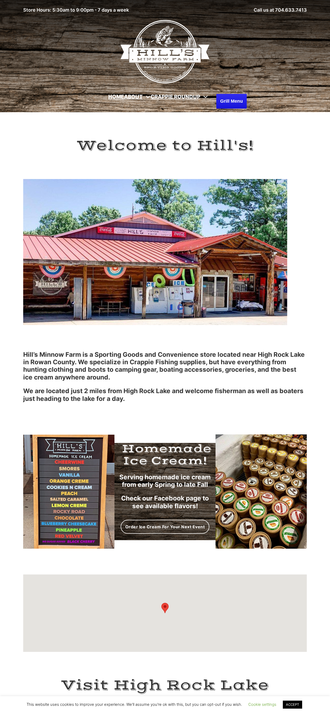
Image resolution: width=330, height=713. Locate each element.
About (133, 97)
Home (116, 97)
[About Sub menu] (148, 96)
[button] (165, 608)
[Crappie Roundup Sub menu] (205, 96)
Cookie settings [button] (262, 704)
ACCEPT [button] (292, 704)
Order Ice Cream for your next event (165, 526)
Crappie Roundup (175, 97)
